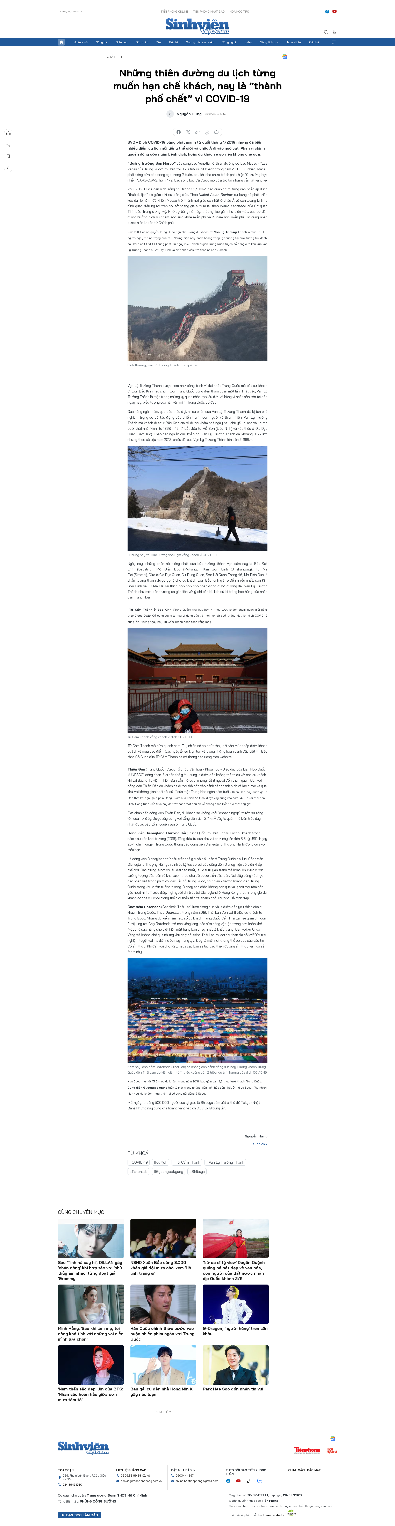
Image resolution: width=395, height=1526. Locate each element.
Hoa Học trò (239, 11)
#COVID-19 (138, 1162)
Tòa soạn (66, 1470)
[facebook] (327, 11)
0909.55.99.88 (131, 1475)
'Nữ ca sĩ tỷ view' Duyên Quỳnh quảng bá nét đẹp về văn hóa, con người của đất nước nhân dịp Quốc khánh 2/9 (234, 1270)
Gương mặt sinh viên (200, 42)
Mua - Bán (294, 42)
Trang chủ (61, 42)
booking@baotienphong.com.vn (141, 1481)
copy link (197, 132)
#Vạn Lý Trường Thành (225, 1162)
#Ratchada (138, 1171)
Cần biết (315, 42)
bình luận (216, 132)
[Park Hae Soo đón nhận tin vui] (236, 1365)
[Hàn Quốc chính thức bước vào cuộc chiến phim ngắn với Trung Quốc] (163, 1304)
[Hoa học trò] (331, 1451)
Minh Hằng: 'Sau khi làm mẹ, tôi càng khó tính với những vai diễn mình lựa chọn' (90, 1334)
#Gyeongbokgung (168, 1171)
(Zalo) (146, 1475)
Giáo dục (122, 42)
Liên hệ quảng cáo (131, 1470)
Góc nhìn (142, 42)
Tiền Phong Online (174, 11)
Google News (284, 56)
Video (248, 42)
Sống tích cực (269, 42)
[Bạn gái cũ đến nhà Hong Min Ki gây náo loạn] (163, 1365)
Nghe (8, 133)
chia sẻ (178, 132)
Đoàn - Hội (81, 42)
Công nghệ (229, 42)
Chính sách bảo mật (304, 1470)
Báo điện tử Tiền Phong (197, 26)
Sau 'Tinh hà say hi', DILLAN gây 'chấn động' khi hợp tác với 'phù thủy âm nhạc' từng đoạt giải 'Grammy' (90, 1270)
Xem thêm (333, 42)
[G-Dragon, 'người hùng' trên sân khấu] (236, 1304)
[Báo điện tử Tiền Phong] (307, 1451)
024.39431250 (72, 1484)
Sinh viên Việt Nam (83, 1448)
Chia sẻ (8, 145)
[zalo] (262, 1481)
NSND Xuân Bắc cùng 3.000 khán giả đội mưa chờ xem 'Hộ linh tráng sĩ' (160, 1268)
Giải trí (173, 42)
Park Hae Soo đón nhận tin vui (233, 1388)
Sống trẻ (102, 42)
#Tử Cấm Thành (186, 1162)
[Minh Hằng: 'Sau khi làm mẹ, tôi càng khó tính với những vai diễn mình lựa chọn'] (91, 1304)
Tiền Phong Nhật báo (209, 11)
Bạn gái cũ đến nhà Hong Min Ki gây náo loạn (162, 1391)
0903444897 (184, 1475)
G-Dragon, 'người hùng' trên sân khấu (235, 1331)
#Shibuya (197, 1171)
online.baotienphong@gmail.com (196, 1481)
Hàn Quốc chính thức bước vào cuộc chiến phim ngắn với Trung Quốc (162, 1334)
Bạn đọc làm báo (82, 1515)
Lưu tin (8, 156)
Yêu (158, 42)
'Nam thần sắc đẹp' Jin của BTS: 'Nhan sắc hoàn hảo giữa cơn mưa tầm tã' (90, 1394)
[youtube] (334, 11)
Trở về (8, 168)
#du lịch (160, 1162)
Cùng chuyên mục (81, 1212)
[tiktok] (250, 1481)
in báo (207, 132)
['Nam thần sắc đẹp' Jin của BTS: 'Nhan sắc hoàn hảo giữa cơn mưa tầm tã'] (91, 1365)
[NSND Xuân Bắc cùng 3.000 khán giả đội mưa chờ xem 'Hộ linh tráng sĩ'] (163, 1238)
